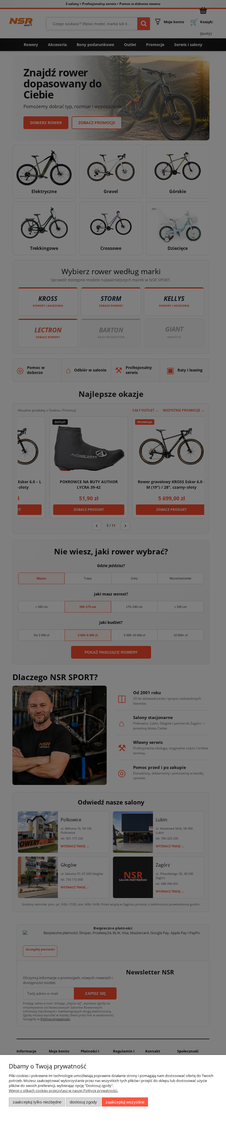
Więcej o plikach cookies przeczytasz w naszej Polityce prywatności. (63, 1090)
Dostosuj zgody (83, 1102)
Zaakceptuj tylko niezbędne (37, 1102)
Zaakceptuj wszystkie (125, 1102)
